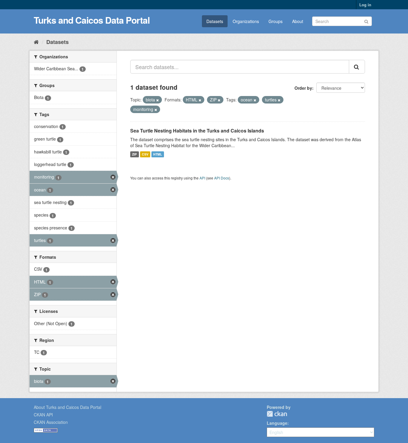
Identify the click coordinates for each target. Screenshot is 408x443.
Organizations (246, 21)
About (297, 21)
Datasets (214, 21)
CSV (145, 154)
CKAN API (43, 415)
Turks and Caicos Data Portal (92, 19)
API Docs (221, 177)
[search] (357, 67)
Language (277, 423)
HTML (157, 154)
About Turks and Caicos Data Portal (67, 407)
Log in (365, 4)
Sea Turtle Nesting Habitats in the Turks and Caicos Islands (197, 130)
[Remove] (157, 100)
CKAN (277, 414)
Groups (276, 21)
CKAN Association (51, 422)
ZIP (134, 154)
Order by (303, 88)
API (202, 177)
